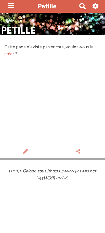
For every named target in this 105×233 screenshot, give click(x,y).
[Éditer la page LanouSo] (26, 152)
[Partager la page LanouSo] (79, 152)
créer (9, 54)
